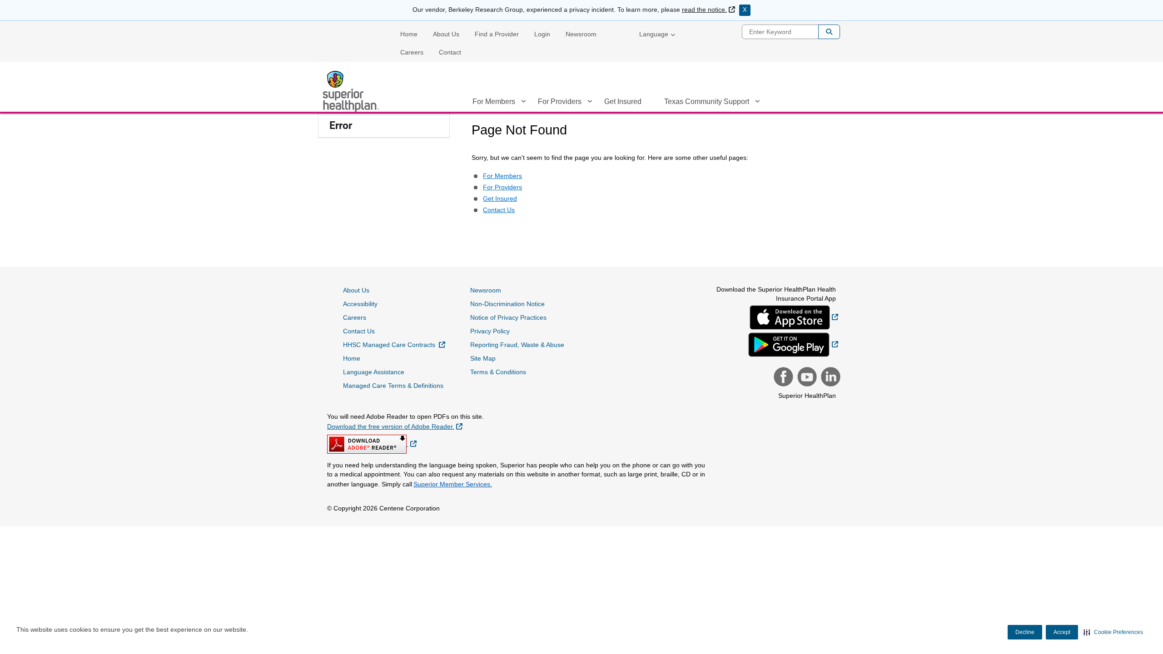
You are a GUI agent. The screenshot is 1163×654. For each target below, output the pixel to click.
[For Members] (523, 103)
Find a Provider (497, 34)
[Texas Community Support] (757, 103)
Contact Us (499, 209)
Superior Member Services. (452, 484)
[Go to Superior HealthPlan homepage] (352, 91)
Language (653, 34)
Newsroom (581, 34)
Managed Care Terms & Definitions (393, 385)
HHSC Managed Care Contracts (394, 344)
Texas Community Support (706, 101)
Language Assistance (373, 372)
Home (408, 34)
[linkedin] (829, 377)
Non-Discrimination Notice (507, 303)
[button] (1113, 632)
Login (542, 34)
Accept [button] (1062, 632)
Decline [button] (1024, 632)
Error (340, 125)
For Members (493, 101)
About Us (446, 34)
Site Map (483, 358)
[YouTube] (806, 377)
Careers (411, 52)
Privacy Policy (490, 331)
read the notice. (708, 9)
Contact (450, 52)
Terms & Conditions (498, 372)
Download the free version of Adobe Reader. (394, 426)
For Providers (560, 101)
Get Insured (622, 101)
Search (829, 32)
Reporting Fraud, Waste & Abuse (517, 344)
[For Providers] (589, 103)
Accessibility (360, 303)
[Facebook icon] (782, 377)
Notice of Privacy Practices (508, 317)
